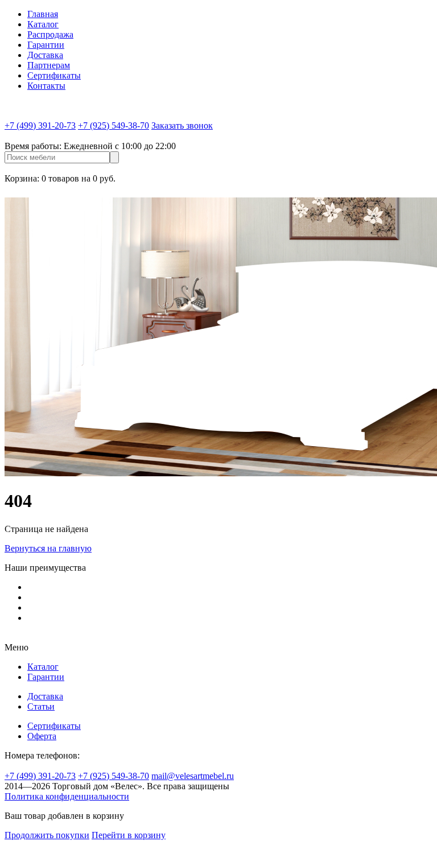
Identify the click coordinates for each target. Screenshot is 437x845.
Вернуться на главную (48, 548)
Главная (42, 14)
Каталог (43, 24)
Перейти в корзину (129, 835)
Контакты (46, 85)
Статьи (41, 706)
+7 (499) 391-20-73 (40, 125)
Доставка (45, 55)
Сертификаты (54, 75)
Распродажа (50, 34)
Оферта (41, 736)
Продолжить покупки (47, 835)
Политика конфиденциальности (67, 796)
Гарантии (45, 45)
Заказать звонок (182, 125)
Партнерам (48, 65)
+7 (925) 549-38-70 (113, 125)
